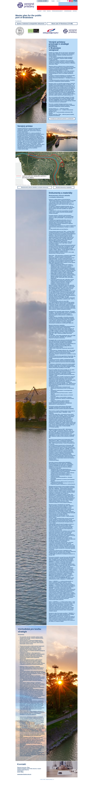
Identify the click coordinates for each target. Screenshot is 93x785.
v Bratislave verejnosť (55, 49)
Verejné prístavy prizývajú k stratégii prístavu (59, 44)
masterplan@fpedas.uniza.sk (24, 774)
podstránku (56, 99)
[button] (68, 3)
